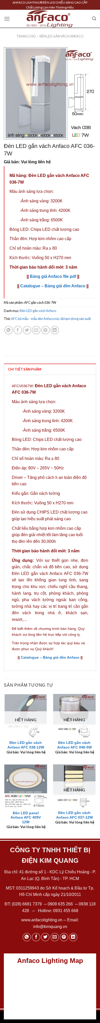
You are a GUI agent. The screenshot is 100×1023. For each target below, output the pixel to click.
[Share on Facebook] (18, 330)
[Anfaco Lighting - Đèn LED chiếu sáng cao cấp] (50, 19)
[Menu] (7, 18)
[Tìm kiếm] (94, 19)
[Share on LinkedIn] (55, 330)
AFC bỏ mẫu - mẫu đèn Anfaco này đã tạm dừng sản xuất (51, 319)
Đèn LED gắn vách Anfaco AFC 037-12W (74, 815)
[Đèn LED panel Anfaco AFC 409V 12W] (25, 786)
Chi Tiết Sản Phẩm (24, 369)
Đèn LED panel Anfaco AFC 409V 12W (26, 817)
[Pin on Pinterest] (45, 330)
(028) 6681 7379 (27, 904)
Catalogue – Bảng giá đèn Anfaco (52, 286)
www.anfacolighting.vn (41, 920)
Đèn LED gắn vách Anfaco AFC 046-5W (74, 745)
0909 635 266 (60, 904)
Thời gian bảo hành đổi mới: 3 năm (43, 267)
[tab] (50, 369)
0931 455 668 (65, 910)
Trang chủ (25, 36)
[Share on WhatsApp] (8, 330)
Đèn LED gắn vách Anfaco (61, 36)
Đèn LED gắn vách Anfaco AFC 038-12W (25, 745)
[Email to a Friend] (36, 330)
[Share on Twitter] (27, 330)
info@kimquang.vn (50, 926)
